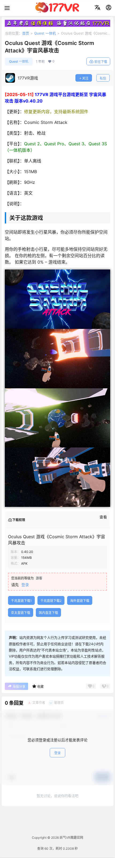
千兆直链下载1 (21, 601)
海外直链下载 (79, 601)
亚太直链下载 (20, 613)
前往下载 (100, 62)
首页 (25, 33)
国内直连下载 (48, 613)
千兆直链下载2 (51, 601)
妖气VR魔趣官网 (71, 838)
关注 (85, 78)
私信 (103, 78)
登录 (25, 584)
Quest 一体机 (45, 33)
